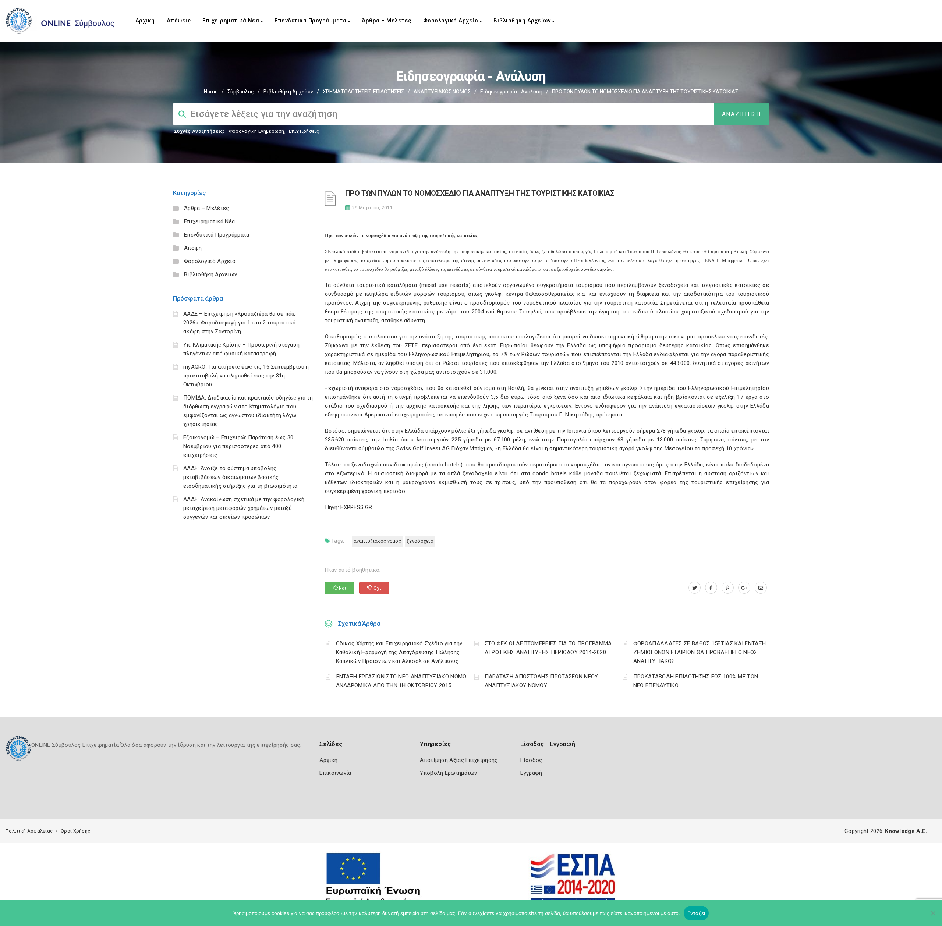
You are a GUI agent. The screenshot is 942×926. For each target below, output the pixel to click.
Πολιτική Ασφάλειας (29, 831)
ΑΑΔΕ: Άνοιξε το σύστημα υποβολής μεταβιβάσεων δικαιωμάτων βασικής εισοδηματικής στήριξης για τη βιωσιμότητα (240, 477)
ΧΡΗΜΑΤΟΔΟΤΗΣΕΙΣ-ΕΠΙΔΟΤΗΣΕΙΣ (363, 92)
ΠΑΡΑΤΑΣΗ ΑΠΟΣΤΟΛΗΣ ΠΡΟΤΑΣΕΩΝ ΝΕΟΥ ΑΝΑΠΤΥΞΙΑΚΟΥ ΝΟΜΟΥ (541, 681)
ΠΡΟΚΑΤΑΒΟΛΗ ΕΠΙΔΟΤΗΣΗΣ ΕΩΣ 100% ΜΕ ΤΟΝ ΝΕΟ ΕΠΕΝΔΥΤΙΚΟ (695, 681)
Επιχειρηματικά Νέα (231, 20)
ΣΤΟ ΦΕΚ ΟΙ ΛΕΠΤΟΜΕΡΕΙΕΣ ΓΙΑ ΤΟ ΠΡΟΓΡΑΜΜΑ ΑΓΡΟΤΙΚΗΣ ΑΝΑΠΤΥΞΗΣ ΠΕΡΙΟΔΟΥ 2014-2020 (548, 648)
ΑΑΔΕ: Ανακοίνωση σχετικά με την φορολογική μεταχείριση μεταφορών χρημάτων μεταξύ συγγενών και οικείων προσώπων (244, 508)
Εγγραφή (531, 773)
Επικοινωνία (335, 773)
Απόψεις (179, 20)
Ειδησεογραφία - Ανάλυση (511, 92)
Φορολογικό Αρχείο (451, 20)
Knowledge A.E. (906, 831)
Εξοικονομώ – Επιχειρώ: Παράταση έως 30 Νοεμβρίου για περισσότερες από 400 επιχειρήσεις (238, 446)
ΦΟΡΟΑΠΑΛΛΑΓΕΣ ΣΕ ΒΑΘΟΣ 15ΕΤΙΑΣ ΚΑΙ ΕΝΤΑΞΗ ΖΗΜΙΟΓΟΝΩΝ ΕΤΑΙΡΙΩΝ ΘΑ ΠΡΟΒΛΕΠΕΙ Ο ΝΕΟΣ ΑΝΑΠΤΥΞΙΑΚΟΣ (699, 652)
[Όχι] (932, 916)
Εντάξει (696, 913)
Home (211, 92)
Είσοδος (531, 760)
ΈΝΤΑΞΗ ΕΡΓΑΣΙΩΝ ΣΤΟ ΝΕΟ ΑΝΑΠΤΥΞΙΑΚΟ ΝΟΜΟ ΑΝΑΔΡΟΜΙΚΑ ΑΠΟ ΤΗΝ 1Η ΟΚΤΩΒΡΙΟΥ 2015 (401, 681)
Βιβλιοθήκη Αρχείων (522, 20)
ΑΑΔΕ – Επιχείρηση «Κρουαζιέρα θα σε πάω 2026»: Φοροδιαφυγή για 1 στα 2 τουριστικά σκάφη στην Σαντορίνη (239, 323)
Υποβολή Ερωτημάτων (448, 773)
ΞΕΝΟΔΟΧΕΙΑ (420, 541)
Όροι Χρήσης (75, 831)
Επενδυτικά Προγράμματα (311, 20)
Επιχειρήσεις (304, 131)
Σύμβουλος (240, 92)
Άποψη (193, 248)
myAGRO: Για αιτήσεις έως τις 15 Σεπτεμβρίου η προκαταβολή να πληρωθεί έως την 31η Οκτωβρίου (246, 375)
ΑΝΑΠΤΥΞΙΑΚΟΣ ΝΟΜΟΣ (442, 92)
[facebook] (711, 588)
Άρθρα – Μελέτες (386, 20)
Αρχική (145, 20)
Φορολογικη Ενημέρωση (256, 131)
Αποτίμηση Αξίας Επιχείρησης (458, 760)
